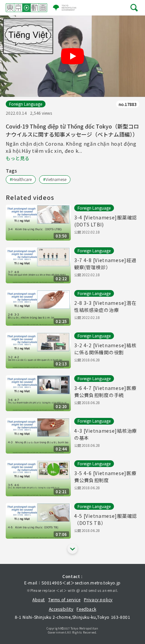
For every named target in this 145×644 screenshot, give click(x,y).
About (38, 599)
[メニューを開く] (134, 7)
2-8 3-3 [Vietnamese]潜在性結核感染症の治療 (105, 306)
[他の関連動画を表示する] (72, 549)
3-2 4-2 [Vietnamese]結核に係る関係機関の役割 (105, 349)
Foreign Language (25, 104)
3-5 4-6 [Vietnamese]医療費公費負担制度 (105, 477)
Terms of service (64, 599)
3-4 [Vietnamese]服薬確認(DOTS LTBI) (105, 221)
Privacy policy (98, 599)
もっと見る (17, 158)
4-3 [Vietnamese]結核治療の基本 (105, 434)
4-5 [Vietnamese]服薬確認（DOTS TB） (105, 519)
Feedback (86, 609)
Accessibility (61, 609)
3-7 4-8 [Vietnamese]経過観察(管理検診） (105, 264)
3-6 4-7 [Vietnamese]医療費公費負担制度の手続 (105, 391)
